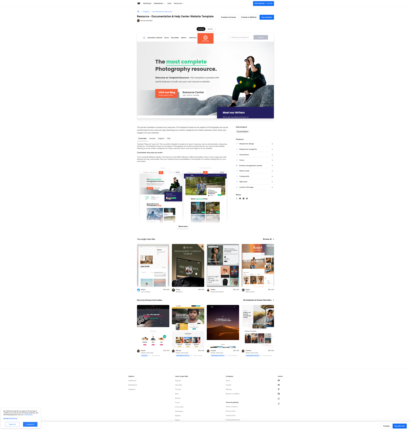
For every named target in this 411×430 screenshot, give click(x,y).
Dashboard (147, 3)
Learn (169, 3)
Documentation (242, 131)
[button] (159, 3)
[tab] (142, 138)
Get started (263, 3)
